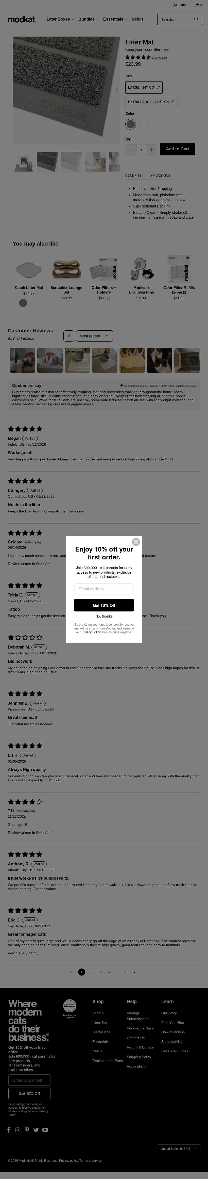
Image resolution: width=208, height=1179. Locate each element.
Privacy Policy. (91, 632)
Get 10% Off (104, 605)
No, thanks (104, 616)
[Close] (136, 542)
